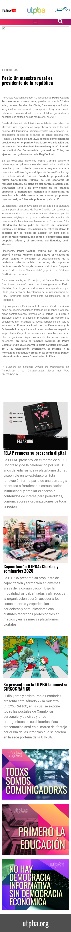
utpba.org (35, 923)
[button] (35, 22)
